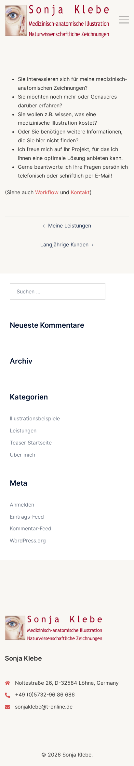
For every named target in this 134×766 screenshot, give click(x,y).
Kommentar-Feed (30, 528)
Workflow (47, 192)
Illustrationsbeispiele (35, 418)
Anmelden (22, 504)
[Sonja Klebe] (57, 20)
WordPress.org (28, 540)
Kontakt (80, 192)
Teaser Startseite (31, 442)
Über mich (22, 454)
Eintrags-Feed (27, 516)
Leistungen (23, 430)
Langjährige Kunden (64, 244)
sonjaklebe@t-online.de (44, 706)
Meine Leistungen (69, 225)
